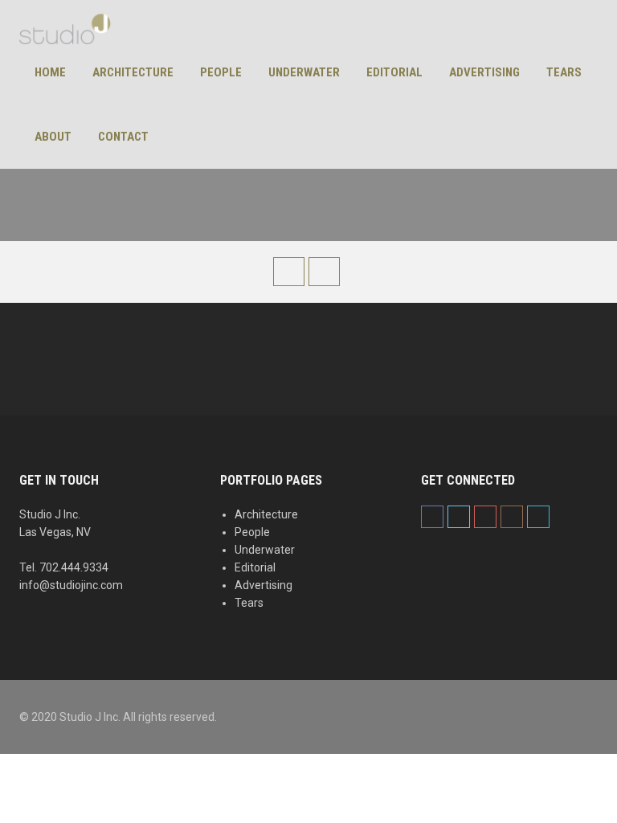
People (221, 72)
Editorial (394, 72)
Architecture (133, 72)
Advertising (484, 72)
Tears (564, 72)
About (53, 136)
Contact (123, 136)
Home (50, 72)
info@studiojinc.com (71, 585)
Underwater (304, 72)
